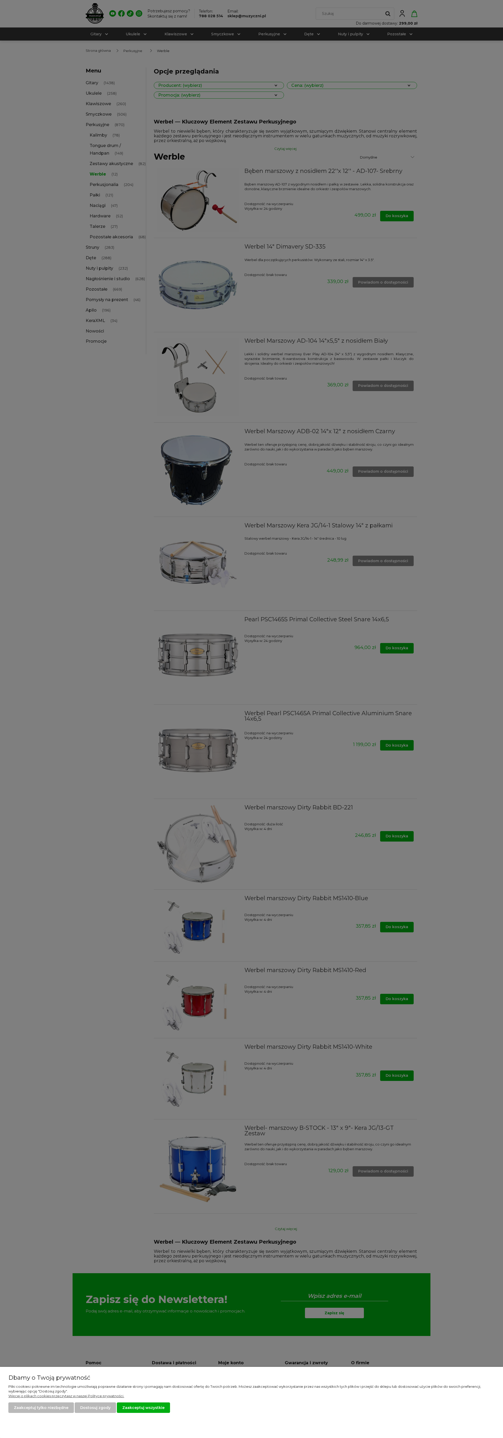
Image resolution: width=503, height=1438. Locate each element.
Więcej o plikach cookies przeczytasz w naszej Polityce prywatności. (66, 1396)
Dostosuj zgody (95, 1407)
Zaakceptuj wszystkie (143, 1407)
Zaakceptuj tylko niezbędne (41, 1407)
